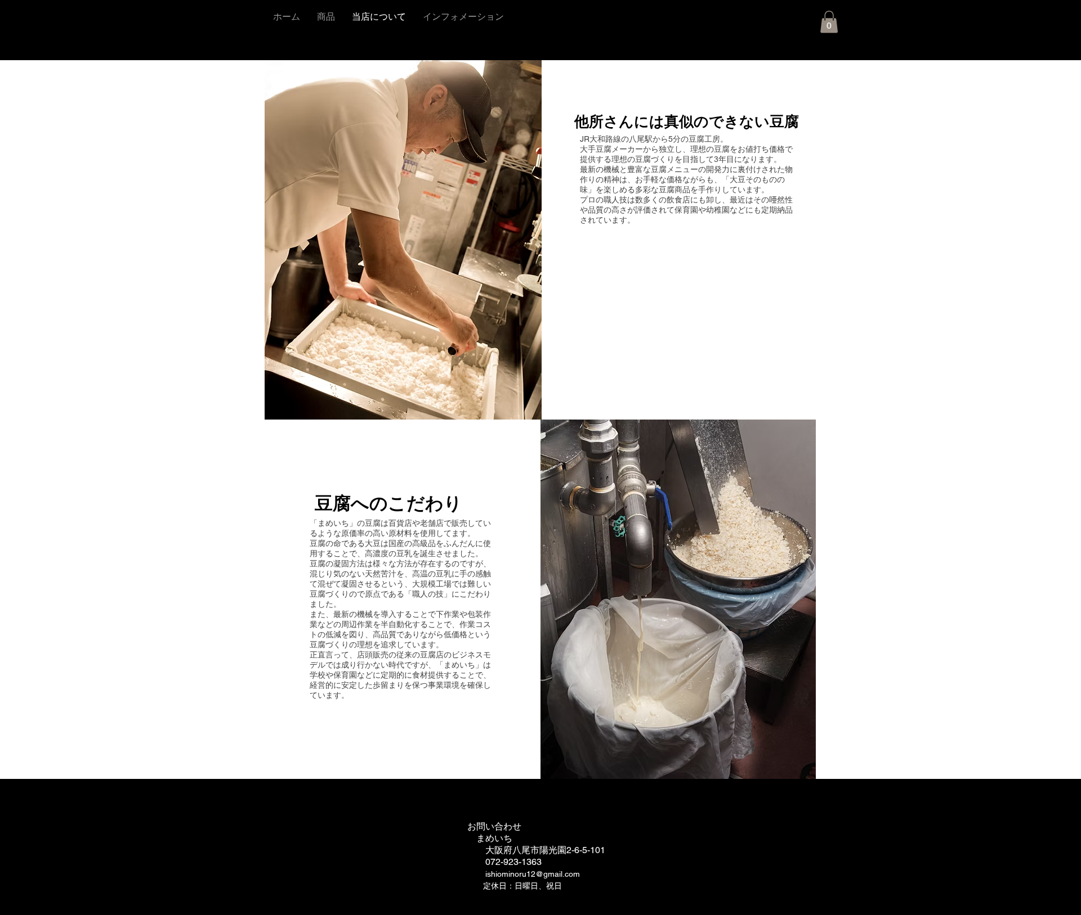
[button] (829, 22)
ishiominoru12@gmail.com (532, 873)
